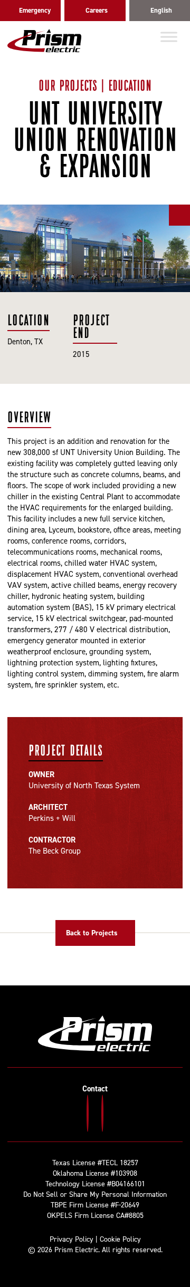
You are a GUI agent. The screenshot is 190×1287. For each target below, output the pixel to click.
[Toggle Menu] (168, 37)
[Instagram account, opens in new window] (88, 1113)
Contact (95, 1088)
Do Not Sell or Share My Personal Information (95, 1194)
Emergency (35, 10)
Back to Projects (92, 933)
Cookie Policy (120, 1239)
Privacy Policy (71, 1239)
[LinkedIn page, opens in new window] (102, 1113)
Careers (97, 10)
